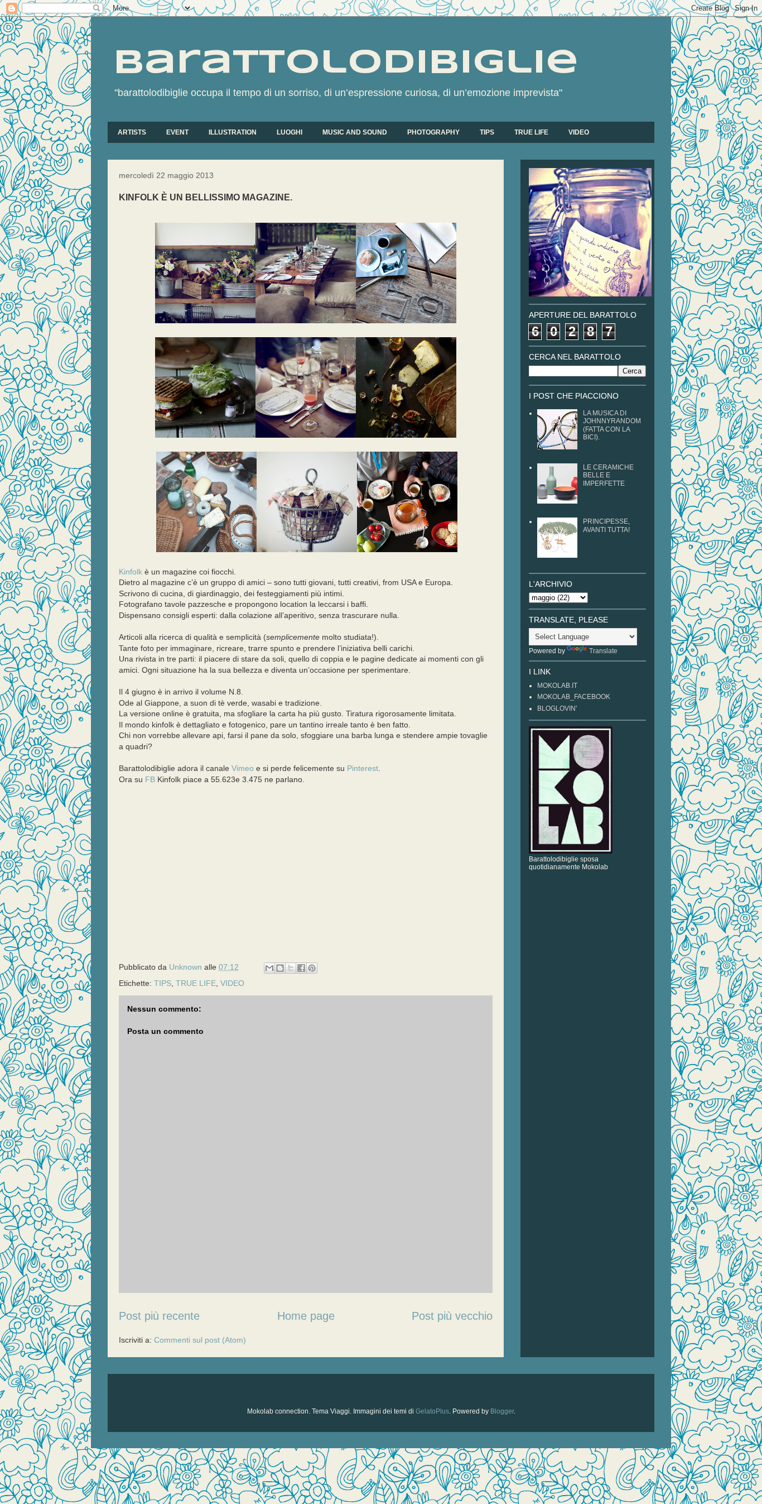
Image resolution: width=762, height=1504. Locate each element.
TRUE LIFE (531, 132)
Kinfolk (130, 571)
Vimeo (243, 768)
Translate (603, 651)
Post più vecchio (452, 1316)
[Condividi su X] (290, 968)
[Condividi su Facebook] (301, 968)
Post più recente (159, 1316)
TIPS (487, 132)
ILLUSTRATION (233, 132)
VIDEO (578, 132)
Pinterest (362, 768)
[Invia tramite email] (269, 968)
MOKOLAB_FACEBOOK (573, 697)
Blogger (502, 1411)
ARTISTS (132, 132)
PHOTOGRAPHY (433, 132)
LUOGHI (289, 132)
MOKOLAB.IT (557, 685)
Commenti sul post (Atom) (200, 1339)
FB (150, 779)
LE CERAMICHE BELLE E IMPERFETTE (608, 475)
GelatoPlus (432, 1411)
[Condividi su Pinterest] (311, 968)
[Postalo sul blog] (280, 968)
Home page (306, 1316)
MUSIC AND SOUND (354, 132)
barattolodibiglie (345, 63)
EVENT (177, 132)
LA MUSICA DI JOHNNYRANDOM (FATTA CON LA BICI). (612, 425)
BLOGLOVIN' (557, 708)
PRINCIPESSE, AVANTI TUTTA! (606, 525)
